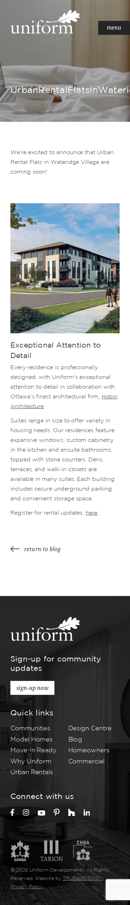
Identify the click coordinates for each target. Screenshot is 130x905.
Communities (30, 728)
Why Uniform (30, 761)
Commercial (86, 761)
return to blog (42, 549)
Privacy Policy (26, 887)
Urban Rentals (31, 772)
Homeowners (89, 750)
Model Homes (31, 740)
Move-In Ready (33, 750)
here (91, 513)
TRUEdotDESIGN (83, 878)
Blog (75, 740)
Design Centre (90, 728)
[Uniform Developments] (45, 22)
